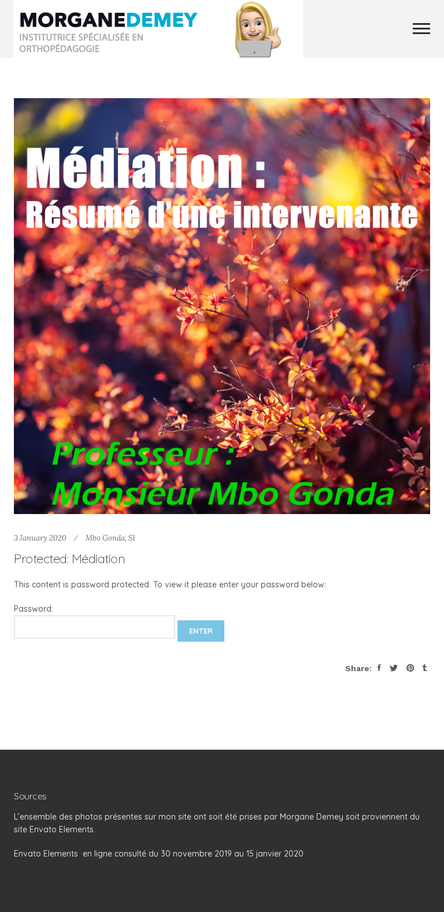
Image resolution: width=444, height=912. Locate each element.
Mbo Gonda (105, 538)
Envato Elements (46, 853)
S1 (131, 538)
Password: (33, 609)
